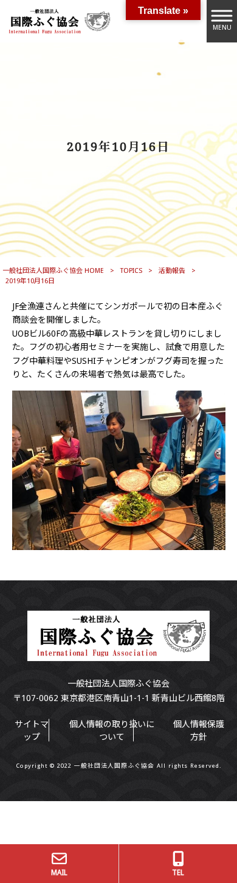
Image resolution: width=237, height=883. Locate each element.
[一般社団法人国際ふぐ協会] (57, 20)
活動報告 (172, 271)
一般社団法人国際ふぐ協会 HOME (53, 271)
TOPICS (131, 271)
